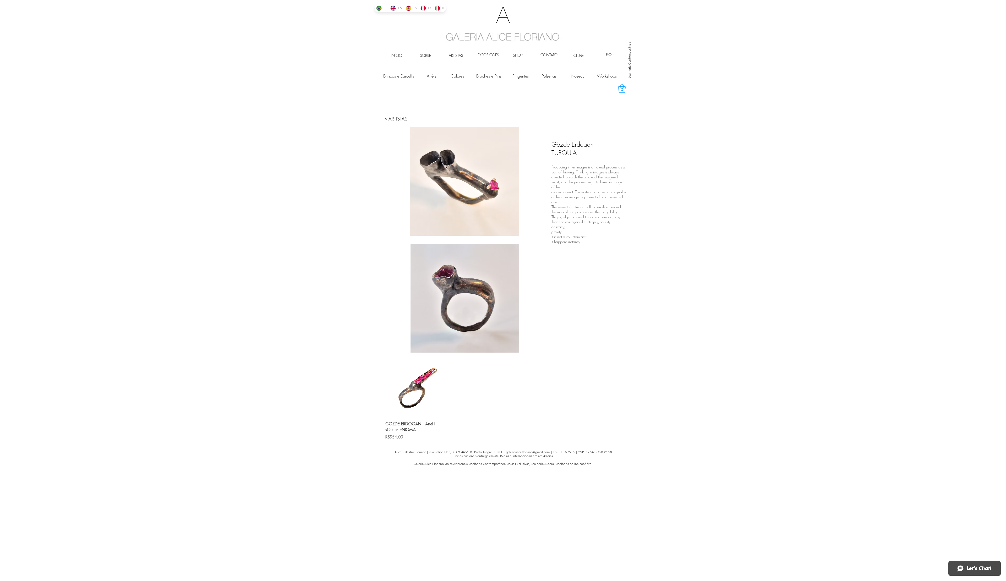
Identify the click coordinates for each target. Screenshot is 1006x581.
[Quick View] (412, 389)
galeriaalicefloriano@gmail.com (528, 452)
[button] (622, 88)
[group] (503, 401)
